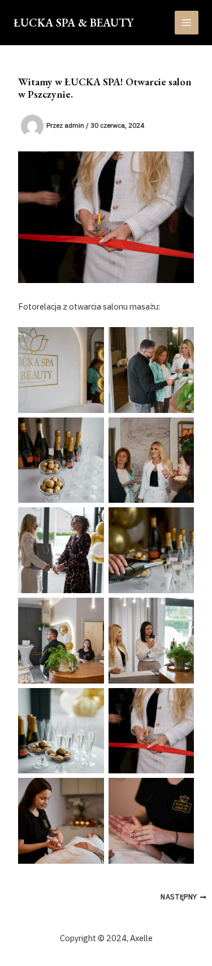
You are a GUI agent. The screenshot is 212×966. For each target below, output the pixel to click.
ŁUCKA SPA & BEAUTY (73, 22)
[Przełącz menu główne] (186, 22)
